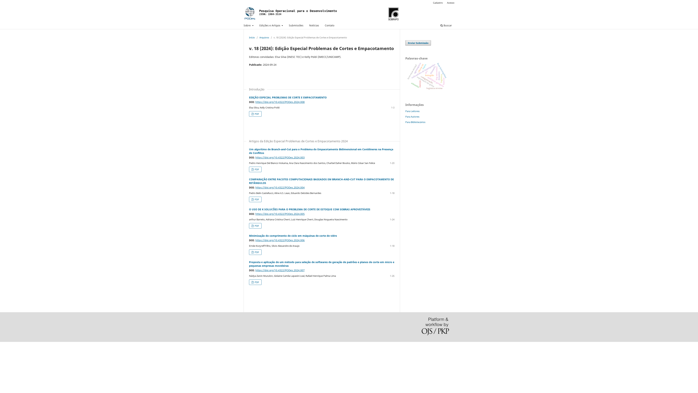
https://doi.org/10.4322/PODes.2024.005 (280, 214)
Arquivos (264, 37)
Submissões (296, 25)
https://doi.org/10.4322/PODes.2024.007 (280, 270)
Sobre (247, 25)
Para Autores (412, 116)
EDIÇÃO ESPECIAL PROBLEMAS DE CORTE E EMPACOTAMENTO (288, 97)
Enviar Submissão (418, 43)
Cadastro (438, 2)
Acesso (450, 2)
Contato (329, 25)
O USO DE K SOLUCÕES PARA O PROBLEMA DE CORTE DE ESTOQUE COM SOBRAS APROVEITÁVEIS (309, 209)
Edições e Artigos (270, 25)
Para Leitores (412, 111)
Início (252, 37)
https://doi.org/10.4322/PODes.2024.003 (280, 157)
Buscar (447, 25)
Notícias (314, 25)
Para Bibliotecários (415, 122)
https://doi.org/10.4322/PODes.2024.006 (280, 240)
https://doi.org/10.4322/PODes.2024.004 (280, 187)
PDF (256, 114)
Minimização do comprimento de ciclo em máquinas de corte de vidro (293, 235)
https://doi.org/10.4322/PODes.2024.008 (280, 102)
